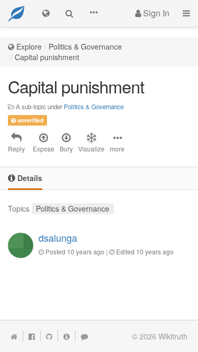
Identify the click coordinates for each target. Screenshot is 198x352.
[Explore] (46, 13)
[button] (93, 13)
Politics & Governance (85, 46)
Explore (29, 46)
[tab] (25, 178)
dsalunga (58, 237)
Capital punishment (47, 57)
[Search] (69, 13)
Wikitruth (172, 336)
